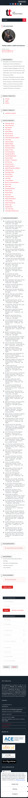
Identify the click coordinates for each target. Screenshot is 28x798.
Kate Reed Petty (9, 172)
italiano (7, 103)
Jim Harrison (8, 162)
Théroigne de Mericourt (12, 211)
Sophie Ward (8, 207)
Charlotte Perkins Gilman (12, 137)
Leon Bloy (8, 178)
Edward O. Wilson (10, 146)
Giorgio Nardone (10, 154)
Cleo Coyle (8, 139)
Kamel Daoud (9, 170)
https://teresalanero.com (7, 51)
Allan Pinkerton (9, 125)
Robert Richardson (10, 198)
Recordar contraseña (17, 610)
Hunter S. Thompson (11, 160)
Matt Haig (8, 186)
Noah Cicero (8, 190)
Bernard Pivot (9, 133)
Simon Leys (8, 205)
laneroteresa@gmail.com (7, 50)
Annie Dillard (8, 131)
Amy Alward (8, 127)
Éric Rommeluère (10, 152)
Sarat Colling (8, 200)
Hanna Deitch (9, 158)
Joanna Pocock (9, 164)
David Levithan (9, 142)
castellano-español (10, 113)
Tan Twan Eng (9, 209)
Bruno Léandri (9, 135)
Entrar (6, 610)
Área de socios (22, 1)
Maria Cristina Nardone (11, 182)
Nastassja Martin (10, 188)
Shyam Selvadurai (10, 203)
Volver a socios (7, 587)
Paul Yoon (8, 194)
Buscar (6, 667)
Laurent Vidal (9, 176)
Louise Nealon (9, 180)
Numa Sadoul (9, 192)
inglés (7, 101)
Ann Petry (8, 129)
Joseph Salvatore (10, 166)
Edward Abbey (9, 144)
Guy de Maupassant (10, 156)
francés (7, 99)
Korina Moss (8, 174)
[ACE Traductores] (14, 12)
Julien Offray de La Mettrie (12, 168)
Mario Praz (8, 184)
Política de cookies (20, 779)
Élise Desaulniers (10, 148)
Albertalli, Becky (9, 123)
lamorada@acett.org (6, 723)
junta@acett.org (5, 726)
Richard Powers (9, 196)
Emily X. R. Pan (9, 150)
